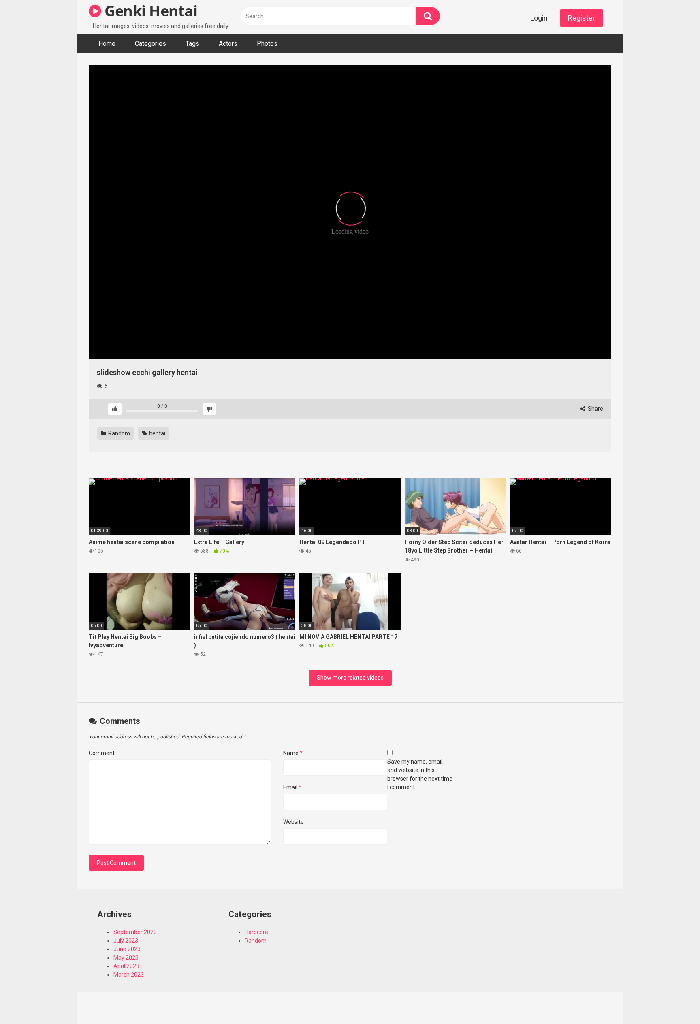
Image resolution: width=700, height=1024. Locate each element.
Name (293, 753)
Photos (267, 43)
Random (118, 433)
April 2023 (126, 966)
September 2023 (135, 932)
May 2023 (126, 957)
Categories (150, 43)
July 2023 (125, 940)
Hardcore (256, 932)
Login (539, 18)
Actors (228, 43)
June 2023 (127, 949)
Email (292, 787)
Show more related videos (350, 677)
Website (293, 822)
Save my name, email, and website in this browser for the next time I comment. (419, 774)
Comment (102, 753)
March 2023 (128, 974)
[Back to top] (673, 999)
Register (581, 18)
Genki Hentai (149, 11)
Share (595, 408)
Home (106, 43)
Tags (192, 43)
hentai (156, 433)
